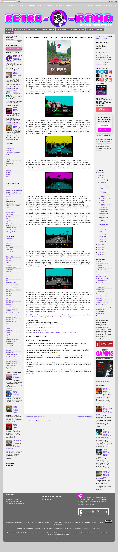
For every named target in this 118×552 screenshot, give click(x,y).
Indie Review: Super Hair (103, 210)
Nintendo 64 (9, 302)
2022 (100, 172)
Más (17, 70)
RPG (7, 219)
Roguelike (9, 221)
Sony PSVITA (9, 352)
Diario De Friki (101, 269)
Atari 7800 (9, 252)
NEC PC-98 (9, 293)
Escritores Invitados (13, 152)
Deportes (8, 199)
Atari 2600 (9, 247)
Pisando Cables (101, 285)
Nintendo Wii (10, 319)
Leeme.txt (9, 32)
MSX (7, 278)
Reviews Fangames (48, 29)
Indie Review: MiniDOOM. (16, 425)
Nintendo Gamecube (12, 315)
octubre (102, 177)
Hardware (8, 155)
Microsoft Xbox (11, 282)
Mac (7, 280)
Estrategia (9, 203)
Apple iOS (9, 243)
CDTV (7, 263)
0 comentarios (12, 104)
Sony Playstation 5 (12, 363)
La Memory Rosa (101, 276)
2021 (100, 175)
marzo (102, 236)
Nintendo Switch (11, 317)
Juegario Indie (101, 274)
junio (102, 229)
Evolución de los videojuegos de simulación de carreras (14, 444)
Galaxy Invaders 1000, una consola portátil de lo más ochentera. (103, 433)
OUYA (7, 324)
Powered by (100, 135)
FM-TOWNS (8, 274)
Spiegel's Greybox (102, 302)
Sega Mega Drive (11, 341)
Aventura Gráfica (11, 192)
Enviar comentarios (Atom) (44, 421)
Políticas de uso (59, 539)
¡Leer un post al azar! (14, 48)
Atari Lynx (9, 256)
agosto (102, 182)
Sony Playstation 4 (12, 361)
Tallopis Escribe (101, 305)
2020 (100, 244)
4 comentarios (12, 69)
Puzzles (8, 216)
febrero (102, 239)
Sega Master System (12, 339)
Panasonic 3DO (10, 330)
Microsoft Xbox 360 (12, 285)
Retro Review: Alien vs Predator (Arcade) (103, 220)
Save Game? (99, 298)
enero (102, 241)
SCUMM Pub (99, 300)
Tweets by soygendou (102, 381)
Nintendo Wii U (11, 321)
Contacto (99, 29)
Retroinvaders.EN (101, 291)
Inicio (8, 29)
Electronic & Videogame (103, 271)
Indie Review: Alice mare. (17, 376)
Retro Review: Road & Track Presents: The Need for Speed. (104, 410)
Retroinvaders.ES (101, 294)
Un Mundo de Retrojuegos (104, 307)
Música (8, 168)
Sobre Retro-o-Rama (77, 29)
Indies (52, 332)
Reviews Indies (19, 29)
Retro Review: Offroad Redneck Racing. (15, 409)
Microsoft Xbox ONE (12, 287)
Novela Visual (10, 212)
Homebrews (9, 157)
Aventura (8, 188)
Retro (7, 177)
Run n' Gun (9, 223)
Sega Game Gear (11, 337)
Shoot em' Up (10, 225)
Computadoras (44, 332)
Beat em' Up (9, 194)
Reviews (58, 332)
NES (7, 298)
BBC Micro (9, 260)
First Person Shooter (13, 205)
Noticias (8, 170)
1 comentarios (12, 87)
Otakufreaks (100, 283)
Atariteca (99, 261)
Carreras (36, 332)
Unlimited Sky (100, 309)
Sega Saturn (9, 343)
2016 (100, 255)
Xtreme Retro (100, 313)
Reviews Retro (33, 29)
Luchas (8, 207)
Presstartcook (100, 287)
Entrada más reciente (36, 417)
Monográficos (62, 29)
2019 (100, 247)
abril (102, 234)
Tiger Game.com (11, 368)
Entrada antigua (84, 417)
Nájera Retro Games (102, 278)
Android (8, 241)
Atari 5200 (9, 249)
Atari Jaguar (10, 254)
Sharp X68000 (10, 346)
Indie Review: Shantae (103, 225)
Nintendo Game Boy (12, 307)
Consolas (8, 150)
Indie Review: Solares (15, 109)
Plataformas (9, 214)
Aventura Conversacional (14, 190)
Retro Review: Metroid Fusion (104, 214)
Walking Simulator (12, 232)
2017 (100, 252)
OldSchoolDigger (101, 280)
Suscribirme (104, 130)
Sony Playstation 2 (12, 357)
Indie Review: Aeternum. (16, 392)
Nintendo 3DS (10, 300)
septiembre (103, 180)
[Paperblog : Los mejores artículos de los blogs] (100, 84)
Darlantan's (100, 267)
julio (102, 185)
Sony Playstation (11, 354)
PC (6, 326)
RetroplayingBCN (101, 296)
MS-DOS (8, 276)
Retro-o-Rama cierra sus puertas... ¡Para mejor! (17, 57)
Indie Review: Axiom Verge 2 (17, 74)
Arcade (8, 146)
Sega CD (8, 332)
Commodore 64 (10, 265)
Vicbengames (100, 311)
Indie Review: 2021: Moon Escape (16, 93)
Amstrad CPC (9, 238)
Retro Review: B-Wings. (106, 390)
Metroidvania (10, 210)
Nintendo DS (9, 304)
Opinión (8, 172)
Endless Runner (11, 201)
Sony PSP (8, 350)
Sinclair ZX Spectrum (69, 332)
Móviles (8, 166)
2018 (100, 249)
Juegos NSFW (9, 161)
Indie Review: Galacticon (16, 126)
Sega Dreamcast (11, 335)
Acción (8, 186)
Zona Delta (99, 316)
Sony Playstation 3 (12, 359)
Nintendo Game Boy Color (14, 313)
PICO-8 (8, 174)
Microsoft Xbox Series (13, 289)
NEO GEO (8, 296)
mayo (101, 231)
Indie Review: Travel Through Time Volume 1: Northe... (104, 205)
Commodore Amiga (11, 267)
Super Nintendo (11, 365)
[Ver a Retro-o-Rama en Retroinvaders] (101, 89)
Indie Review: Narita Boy (103, 191)
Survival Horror (11, 227)
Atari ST (8, 258)
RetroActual (100, 289)
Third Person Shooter (13, 229)
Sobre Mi (90, 29)
